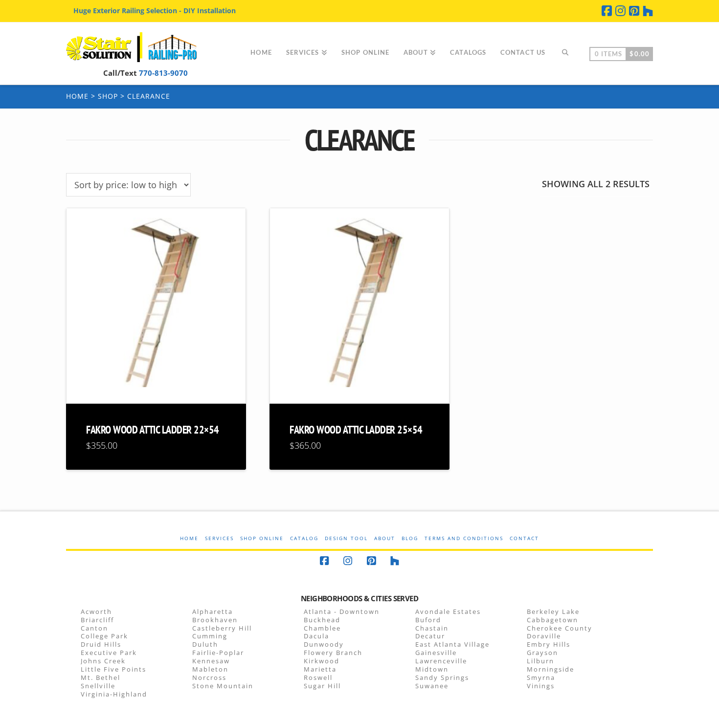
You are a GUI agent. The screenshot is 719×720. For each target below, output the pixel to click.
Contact (524, 538)
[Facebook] (607, 11)
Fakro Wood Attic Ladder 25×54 (356, 429)
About (384, 538)
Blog (410, 538)
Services (219, 538)
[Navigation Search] (564, 53)
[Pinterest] (634, 11)
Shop (108, 96)
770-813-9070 (163, 73)
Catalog (304, 538)
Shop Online (262, 538)
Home (77, 96)
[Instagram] (620, 11)
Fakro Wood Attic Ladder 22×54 (152, 429)
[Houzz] (648, 11)
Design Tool (346, 538)
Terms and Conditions (464, 538)
